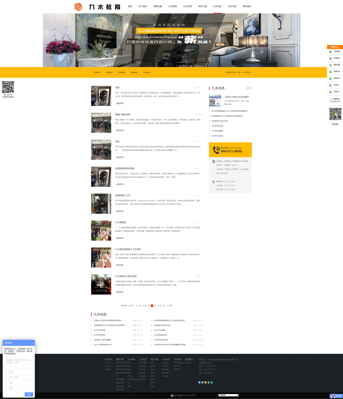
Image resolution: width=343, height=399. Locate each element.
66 (164, 306)
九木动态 (246, 72)
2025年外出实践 (217, 126)
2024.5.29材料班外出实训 (102, 345)
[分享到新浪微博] (205, 382)
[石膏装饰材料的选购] (101, 168)
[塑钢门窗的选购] (101, 114)
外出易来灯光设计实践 (220, 121)
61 (149, 306)
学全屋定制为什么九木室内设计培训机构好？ (228, 116)
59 (143, 306)
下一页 (169, 306)
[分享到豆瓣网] (209, 382)
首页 (130, 6)
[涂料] (101, 87)
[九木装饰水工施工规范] (101, 276)
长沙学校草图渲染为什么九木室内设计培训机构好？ (230, 111)
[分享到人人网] (212, 382)
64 (158, 306)
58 (140, 306)
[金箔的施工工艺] (101, 195)
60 (146, 306)
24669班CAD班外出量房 (102, 340)
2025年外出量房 (217, 131)
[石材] (101, 141)
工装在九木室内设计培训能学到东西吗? (240, 97)
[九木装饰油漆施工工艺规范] (101, 249)
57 (137, 306)
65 (161, 306)
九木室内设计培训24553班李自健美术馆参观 (169, 345)
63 (155, 306)
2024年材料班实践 (160, 335)
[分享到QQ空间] (202, 382)
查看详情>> (120, 103)
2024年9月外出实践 (161, 340)
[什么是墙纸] (101, 222)
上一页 (130, 306)
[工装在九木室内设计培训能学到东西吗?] (215, 96)
